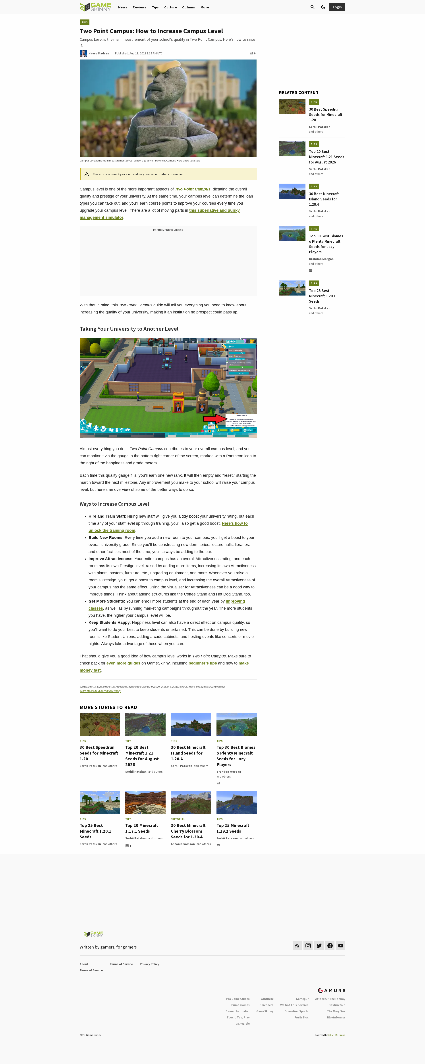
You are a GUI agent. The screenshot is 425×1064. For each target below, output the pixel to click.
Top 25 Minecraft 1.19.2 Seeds (232, 828)
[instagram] (308, 945)
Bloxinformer (336, 1017)
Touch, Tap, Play (238, 1017)
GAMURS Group (336, 1035)
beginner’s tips (203, 663)
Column (188, 7)
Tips (155, 7)
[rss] (297, 945)
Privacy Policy (149, 964)
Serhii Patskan (90, 766)
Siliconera (267, 1005)
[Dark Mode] (323, 7)
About (84, 964)
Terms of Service (121, 964)
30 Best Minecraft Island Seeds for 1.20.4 (188, 752)
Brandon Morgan (228, 772)
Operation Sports (296, 1011)
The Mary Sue (336, 1011)
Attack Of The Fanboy (330, 999)
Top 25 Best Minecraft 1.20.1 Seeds (95, 830)
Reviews (139, 7)
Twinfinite (266, 999)
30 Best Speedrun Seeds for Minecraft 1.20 (99, 752)
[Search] (312, 7)
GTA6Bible (243, 1024)
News (122, 7)
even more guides (123, 663)
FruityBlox (301, 1017)
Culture (170, 7)
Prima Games (240, 1005)
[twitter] (319, 945)
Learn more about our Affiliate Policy (100, 690)
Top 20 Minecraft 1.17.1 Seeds (141, 828)
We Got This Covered (294, 1005)
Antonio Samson (183, 844)
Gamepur (302, 999)
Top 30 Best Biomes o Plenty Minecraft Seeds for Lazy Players (235, 755)
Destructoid (337, 1005)
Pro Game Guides (238, 999)
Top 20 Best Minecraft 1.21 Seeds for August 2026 (142, 755)
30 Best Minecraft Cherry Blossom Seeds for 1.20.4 (188, 830)
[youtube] (341, 945)
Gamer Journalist (238, 1011)
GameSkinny (265, 1011)
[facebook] (329, 945)
